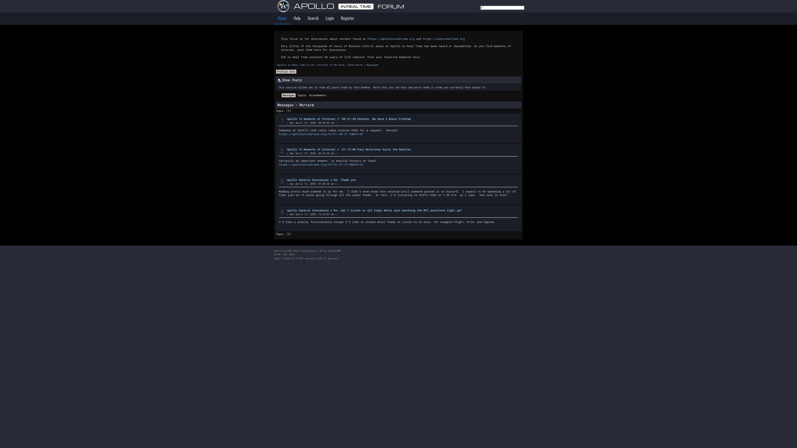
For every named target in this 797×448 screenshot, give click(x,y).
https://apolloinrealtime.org (391, 39)
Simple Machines (308, 251)
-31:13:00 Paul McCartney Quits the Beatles (375, 149)
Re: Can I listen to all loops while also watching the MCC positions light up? (398, 210)
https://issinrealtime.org (444, 39)
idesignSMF (334, 251)
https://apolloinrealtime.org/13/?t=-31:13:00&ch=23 (321, 164)
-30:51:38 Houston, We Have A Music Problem (375, 119)
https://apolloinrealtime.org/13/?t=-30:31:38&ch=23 (321, 134)
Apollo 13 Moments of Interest (311, 119)
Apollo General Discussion (308, 180)
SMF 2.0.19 (279, 251)
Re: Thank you (345, 180)
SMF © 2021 (293, 251)
